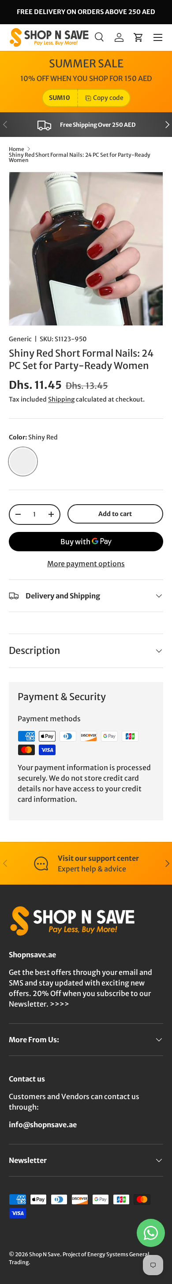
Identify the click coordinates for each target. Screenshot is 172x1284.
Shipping (61, 399)
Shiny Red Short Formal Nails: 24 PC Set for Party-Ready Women (79, 157)
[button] (138, 37)
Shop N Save (44, 1254)
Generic (20, 339)
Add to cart (115, 514)
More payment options (86, 563)
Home (16, 149)
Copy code (108, 98)
